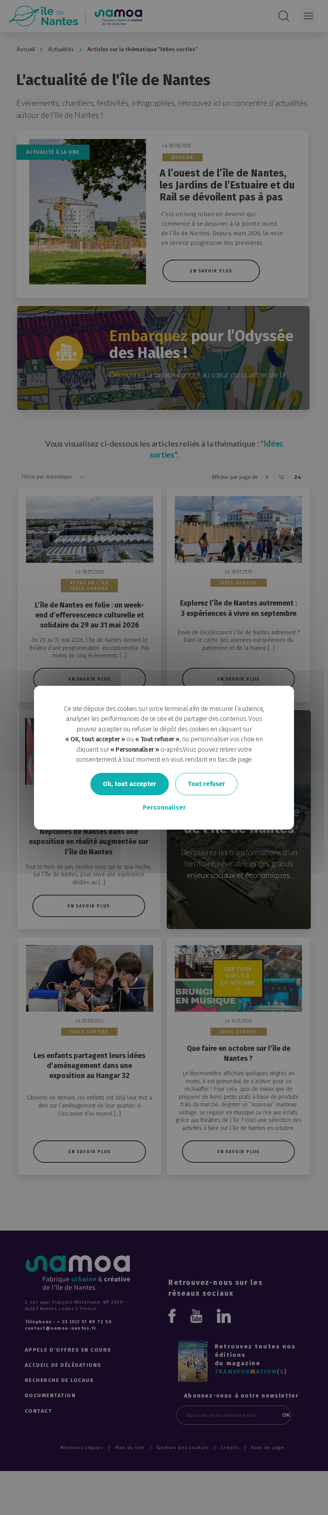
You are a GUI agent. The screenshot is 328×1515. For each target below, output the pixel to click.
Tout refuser (206, 784)
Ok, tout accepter (129, 784)
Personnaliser (164, 807)
